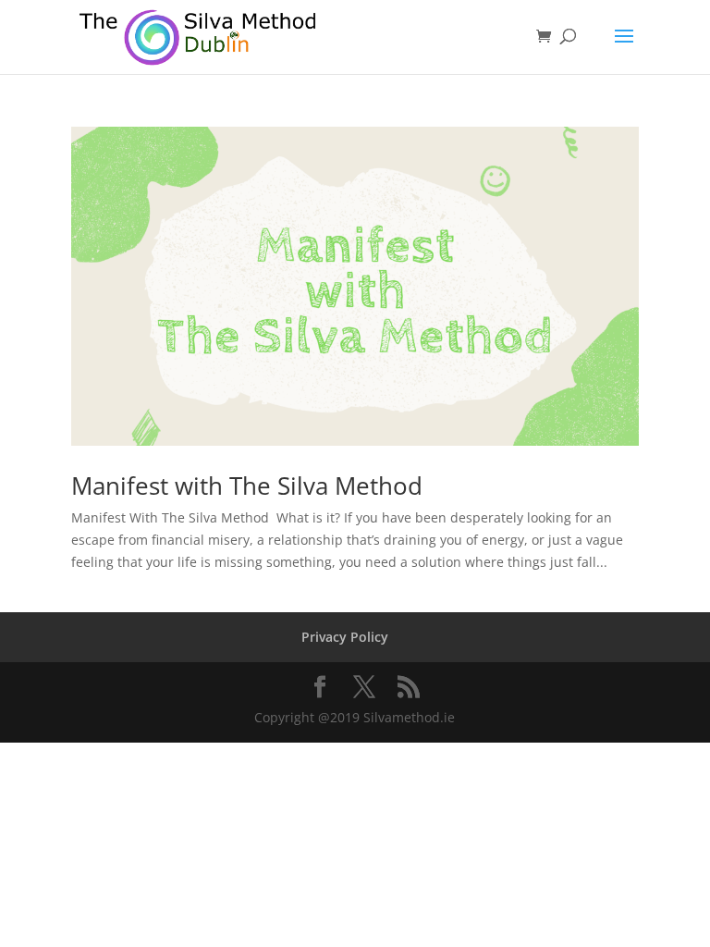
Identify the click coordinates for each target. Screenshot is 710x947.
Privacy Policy (344, 637)
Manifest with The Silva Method (246, 485)
